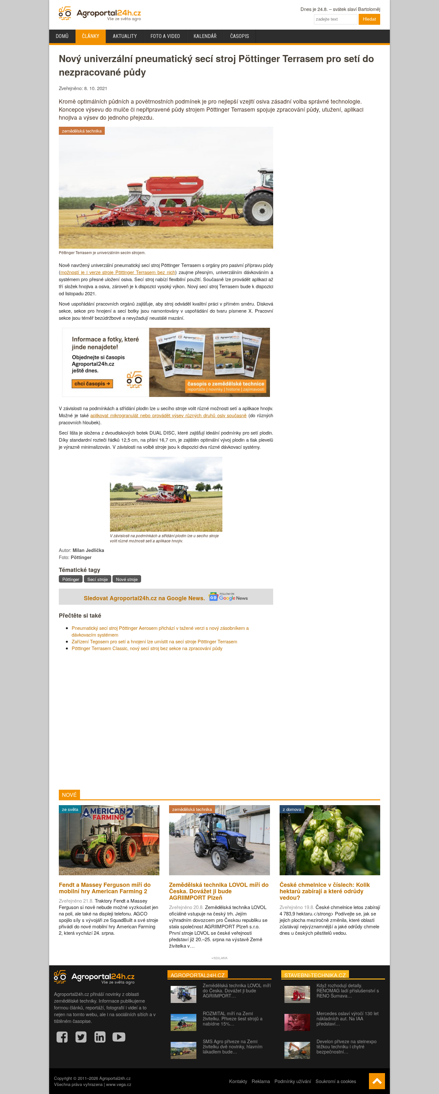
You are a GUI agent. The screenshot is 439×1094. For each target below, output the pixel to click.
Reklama (261, 1081)
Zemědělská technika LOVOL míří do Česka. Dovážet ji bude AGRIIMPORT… (237, 990)
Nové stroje (127, 579)
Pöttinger (70, 579)
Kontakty (238, 1081)
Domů (62, 36)
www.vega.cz (118, 1084)
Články (90, 36)
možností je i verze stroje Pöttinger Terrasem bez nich (117, 272)
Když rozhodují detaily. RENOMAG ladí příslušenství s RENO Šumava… (348, 990)
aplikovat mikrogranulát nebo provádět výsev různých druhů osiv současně (168, 415)
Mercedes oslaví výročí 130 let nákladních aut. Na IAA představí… (348, 1018)
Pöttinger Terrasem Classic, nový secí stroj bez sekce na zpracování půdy (147, 648)
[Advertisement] (166, 720)
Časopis (239, 36)
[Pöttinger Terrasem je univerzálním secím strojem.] (166, 246)
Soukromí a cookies (336, 1081)
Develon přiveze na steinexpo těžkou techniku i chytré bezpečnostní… (347, 1046)
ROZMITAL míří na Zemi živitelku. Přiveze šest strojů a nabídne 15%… (233, 1018)
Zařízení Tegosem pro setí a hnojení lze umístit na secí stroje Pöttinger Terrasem (154, 641)
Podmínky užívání (292, 1081)
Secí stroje (97, 579)
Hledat (369, 19)
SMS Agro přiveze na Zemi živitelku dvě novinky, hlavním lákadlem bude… (233, 1046)
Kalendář (205, 36)
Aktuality (125, 36)
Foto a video (165, 36)
